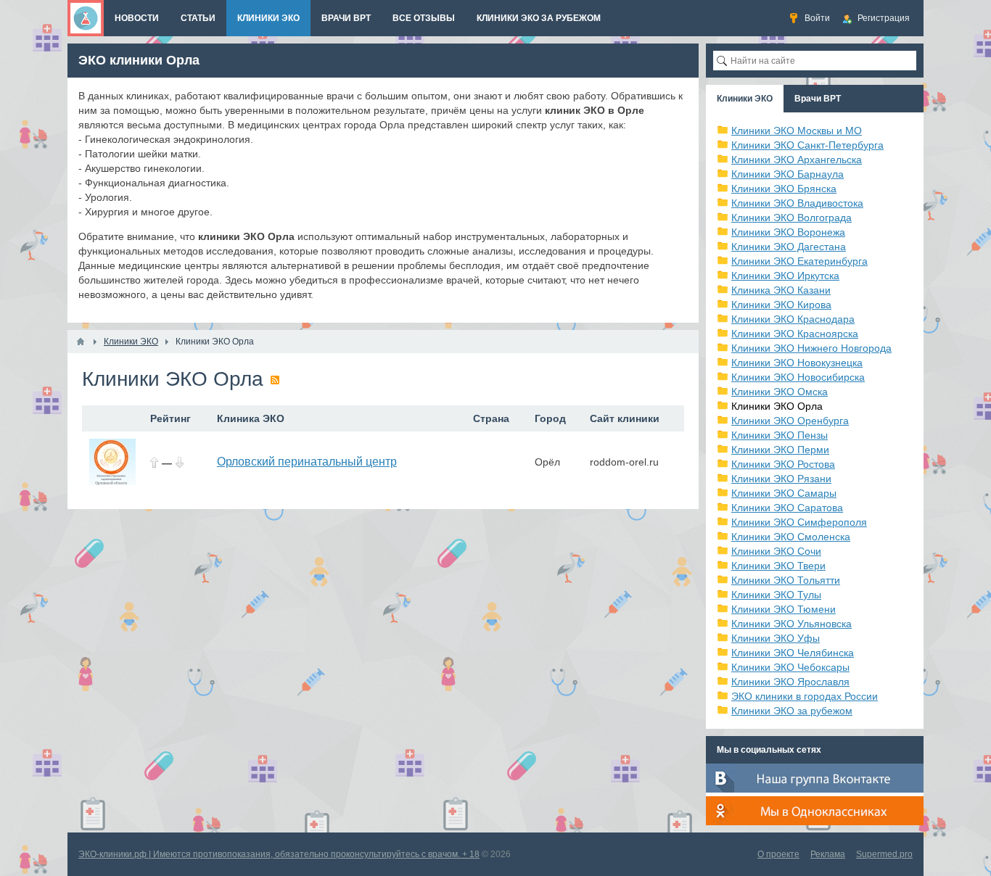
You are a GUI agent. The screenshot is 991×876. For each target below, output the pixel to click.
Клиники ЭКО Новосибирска (798, 377)
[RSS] (275, 380)
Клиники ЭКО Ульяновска (791, 623)
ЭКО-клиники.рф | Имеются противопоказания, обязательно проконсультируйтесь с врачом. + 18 (279, 854)
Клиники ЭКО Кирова (781, 304)
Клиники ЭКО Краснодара (793, 319)
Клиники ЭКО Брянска (783, 188)
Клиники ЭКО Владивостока (797, 203)
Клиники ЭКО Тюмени (783, 609)
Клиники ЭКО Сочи (776, 551)
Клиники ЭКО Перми (780, 449)
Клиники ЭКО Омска (779, 391)
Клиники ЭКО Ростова (783, 464)
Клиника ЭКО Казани (781, 290)
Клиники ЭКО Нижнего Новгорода (811, 348)
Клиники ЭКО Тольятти (785, 580)
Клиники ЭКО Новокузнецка (797, 362)
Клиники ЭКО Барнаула (787, 174)
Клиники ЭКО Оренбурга (790, 420)
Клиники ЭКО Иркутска (785, 275)
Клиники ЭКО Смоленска (790, 536)
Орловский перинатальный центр (307, 461)
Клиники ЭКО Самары (783, 493)
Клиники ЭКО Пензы (779, 435)
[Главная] (80, 341)
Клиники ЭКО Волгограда (791, 217)
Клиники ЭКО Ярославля (790, 681)
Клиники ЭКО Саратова (787, 507)
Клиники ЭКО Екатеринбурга (799, 261)
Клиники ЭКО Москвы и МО (796, 130)
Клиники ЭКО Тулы (776, 594)
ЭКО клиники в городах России (804, 696)
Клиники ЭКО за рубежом (791, 710)
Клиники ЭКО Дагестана (788, 246)
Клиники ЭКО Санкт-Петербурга (807, 145)
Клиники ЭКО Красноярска (794, 333)
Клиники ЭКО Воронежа (788, 232)
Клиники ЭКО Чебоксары (790, 667)
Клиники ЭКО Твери (778, 565)
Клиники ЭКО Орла (777, 406)
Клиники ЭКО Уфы (775, 638)
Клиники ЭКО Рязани (781, 478)
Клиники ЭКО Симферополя (799, 522)
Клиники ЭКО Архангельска (796, 159)
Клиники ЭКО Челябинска (792, 652)
